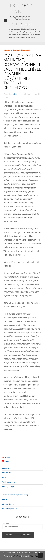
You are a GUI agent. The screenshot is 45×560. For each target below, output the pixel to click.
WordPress (17, 556)
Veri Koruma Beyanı (9, 482)
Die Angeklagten (8, 504)
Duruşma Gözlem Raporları (16, 50)
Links (4, 477)
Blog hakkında (7, 473)
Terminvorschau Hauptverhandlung (15, 495)
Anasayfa (5, 468)
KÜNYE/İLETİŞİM (8, 487)
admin (15, 94)
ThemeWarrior (35, 556)
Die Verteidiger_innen (9, 509)
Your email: (6, 523)
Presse (4, 499)
